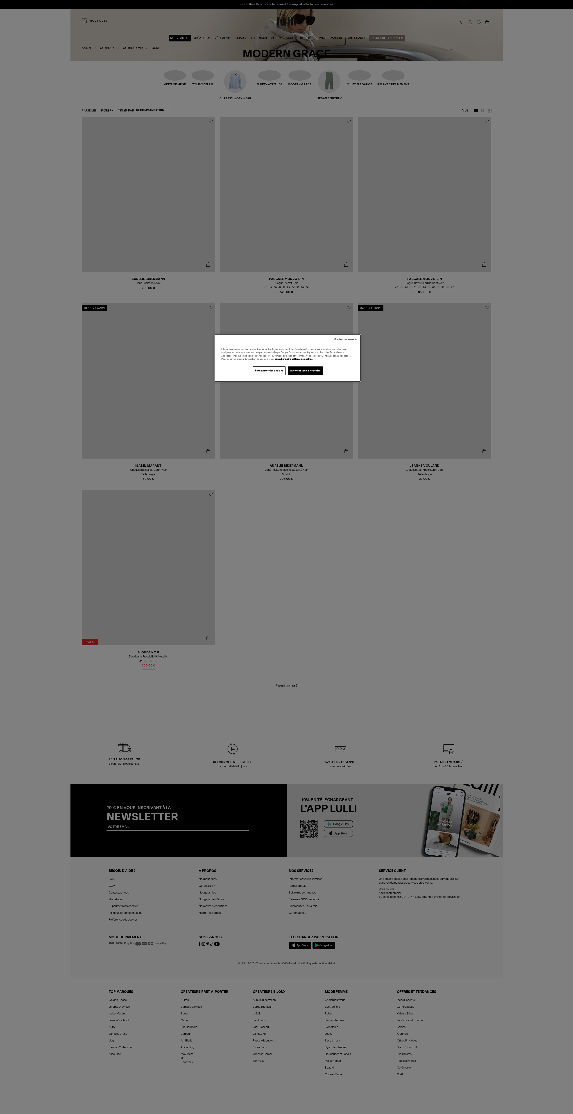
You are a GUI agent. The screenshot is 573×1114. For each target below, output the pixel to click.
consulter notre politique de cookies (294, 359)
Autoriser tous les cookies (305, 371)
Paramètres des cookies (269, 371)
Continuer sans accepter (346, 339)
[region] (288, 358)
